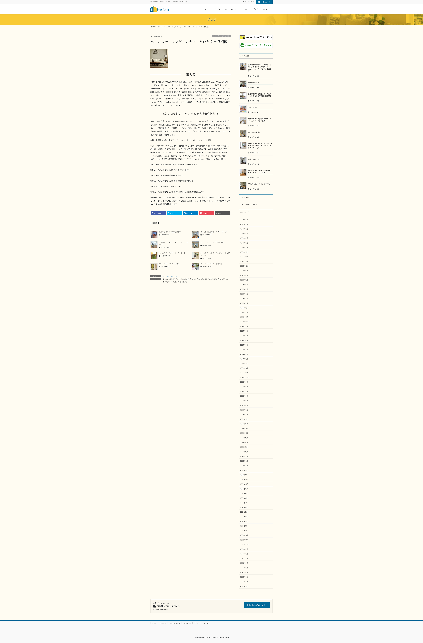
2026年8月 (244, 220)
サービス (163, 623)
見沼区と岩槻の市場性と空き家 (170, 232)
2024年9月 (244, 326)
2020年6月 (244, 563)
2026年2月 (244, 247)
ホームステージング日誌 (221, 36)
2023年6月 (244, 396)
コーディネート (174, 623)
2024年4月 (244, 349)
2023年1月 (244, 419)
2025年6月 (244, 284)
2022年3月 (244, 465)
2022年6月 (244, 452)
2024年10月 (244, 322)
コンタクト (206, 623)
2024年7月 (244, 335)
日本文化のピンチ (254, 159)
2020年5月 (244, 568)
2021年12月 (244, 479)
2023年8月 (244, 387)
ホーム (154, 623)
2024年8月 (244, 331)
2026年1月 (244, 252)
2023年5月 (244, 401)
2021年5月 (244, 512)
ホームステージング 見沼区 (169, 264)
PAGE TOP (412, 622)
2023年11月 (244, 373)
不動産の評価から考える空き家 (259, 184)
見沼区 (175, 282)
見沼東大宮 (183, 282)
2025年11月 (244, 261)
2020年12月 (244, 535)
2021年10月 (244, 489)
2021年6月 (244, 507)
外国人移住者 (252, 107)
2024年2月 (244, 359)
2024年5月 (244, 345)
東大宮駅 (167, 282)
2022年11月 (244, 428)
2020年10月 (244, 544)
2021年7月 (244, 503)
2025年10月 (244, 266)
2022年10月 (244, 433)
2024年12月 (244, 312)
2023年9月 (244, 382)
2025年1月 (244, 308)
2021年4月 (244, 517)
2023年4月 (244, 405)
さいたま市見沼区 (170, 279)
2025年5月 (244, 289)
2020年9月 (244, 549)
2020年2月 (244, 581)
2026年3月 (244, 243)
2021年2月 (244, 526)
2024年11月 (244, 317)
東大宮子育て (224, 279)
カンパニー (187, 623)
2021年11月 (244, 484)
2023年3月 (244, 410)
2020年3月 (244, 577)
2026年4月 (244, 238)
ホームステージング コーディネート (172, 253)
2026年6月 (244, 229)
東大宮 (194, 279)
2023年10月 (244, 377)
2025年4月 (244, 294)
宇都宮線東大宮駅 (183, 279)
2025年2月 (244, 303)
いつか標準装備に (254, 132)
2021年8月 (244, 498)
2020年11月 (244, 540)
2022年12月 (244, 424)
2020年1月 (244, 586)
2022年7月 (244, 447)
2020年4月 (244, 572)
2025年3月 (244, 298)
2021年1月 (244, 530)
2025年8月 (244, 275)
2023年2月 (244, 414)
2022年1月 (244, 475)
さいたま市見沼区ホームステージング (213, 232)
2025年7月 (244, 280)
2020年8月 (244, 554)
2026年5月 (244, 233)
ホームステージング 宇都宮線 (211, 264)
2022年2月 (244, 470)
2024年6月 (244, 340)
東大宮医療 (213, 279)
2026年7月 (244, 224)
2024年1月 (244, 363)
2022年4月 (244, 461)
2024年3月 (244, 354)
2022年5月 (244, 456)
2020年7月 (244, 558)
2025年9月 (244, 271)
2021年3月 (244, 521)
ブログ (196, 623)
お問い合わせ (265, 2)
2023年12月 (244, 368)
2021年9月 (244, 493)
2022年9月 (244, 438)
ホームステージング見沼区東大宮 (212, 242)
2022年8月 (244, 442)
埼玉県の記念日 (253, 82)
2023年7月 (244, 391)
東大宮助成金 (203, 279)
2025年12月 (244, 257)
